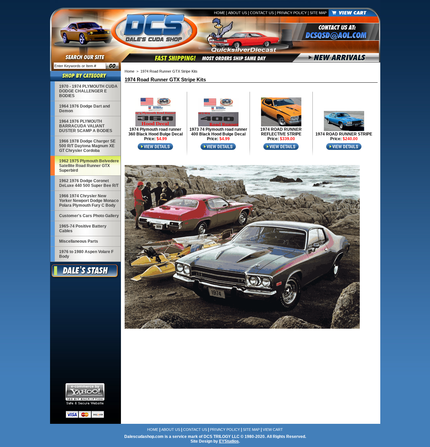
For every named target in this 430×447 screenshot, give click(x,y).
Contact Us (262, 13)
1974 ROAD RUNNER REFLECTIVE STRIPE (281, 131)
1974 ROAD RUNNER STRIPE (343, 134)
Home (219, 13)
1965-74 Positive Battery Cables (82, 228)
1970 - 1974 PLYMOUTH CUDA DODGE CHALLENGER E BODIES (88, 91)
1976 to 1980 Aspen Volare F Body (86, 254)
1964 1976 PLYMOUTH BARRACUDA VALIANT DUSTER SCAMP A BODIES (85, 126)
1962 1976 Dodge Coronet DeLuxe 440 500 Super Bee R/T (89, 183)
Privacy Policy (292, 13)
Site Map (318, 13)
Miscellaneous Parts (78, 241)
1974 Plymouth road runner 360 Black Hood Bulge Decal (155, 131)
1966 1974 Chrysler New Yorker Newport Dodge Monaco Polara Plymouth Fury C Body (89, 201)
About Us (237, 13)
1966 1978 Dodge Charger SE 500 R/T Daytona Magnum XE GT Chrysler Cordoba (87, 146)
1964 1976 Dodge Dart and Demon (84, 108)
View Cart (273, 430)
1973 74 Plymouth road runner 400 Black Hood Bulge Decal (218, 131)
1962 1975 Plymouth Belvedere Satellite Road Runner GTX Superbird (89, 166)
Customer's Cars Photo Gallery (89, 215)
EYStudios (229, 441)
